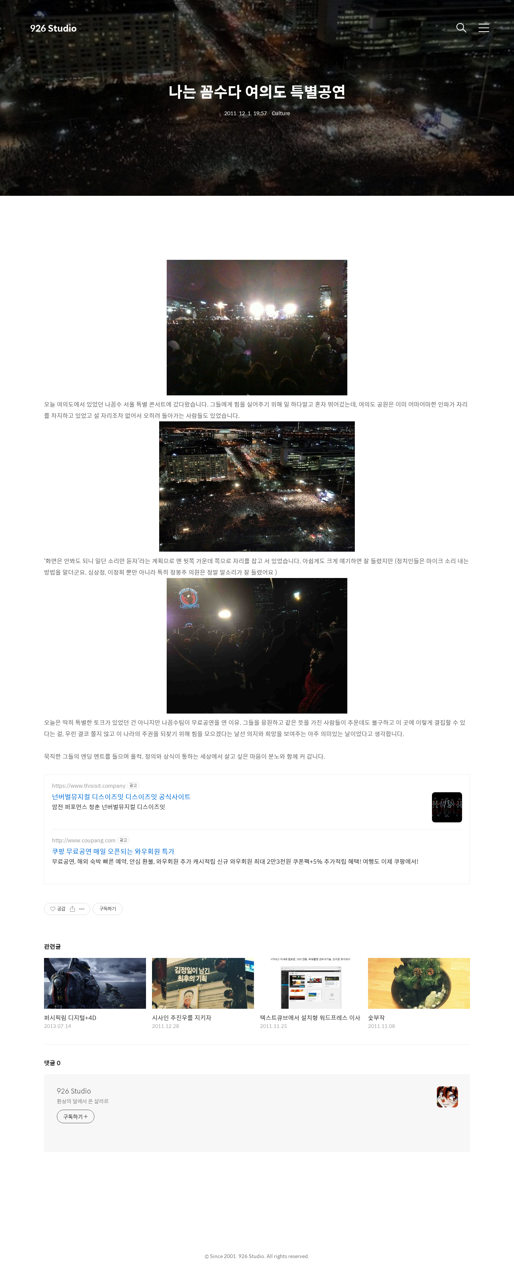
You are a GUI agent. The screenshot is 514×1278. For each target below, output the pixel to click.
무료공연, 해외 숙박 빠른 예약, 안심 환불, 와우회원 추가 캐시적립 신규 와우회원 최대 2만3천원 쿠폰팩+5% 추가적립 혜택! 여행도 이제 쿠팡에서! (235, 861)
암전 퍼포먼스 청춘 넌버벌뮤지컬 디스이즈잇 (108, 806)
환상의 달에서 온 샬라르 (83, 1101)
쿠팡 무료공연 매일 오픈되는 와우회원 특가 (113, 851)
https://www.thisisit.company (88, 785)
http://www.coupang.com (84, 840)
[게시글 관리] (82, 909)
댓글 (52, 1063)
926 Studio (53, 28)
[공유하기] (72, 909)
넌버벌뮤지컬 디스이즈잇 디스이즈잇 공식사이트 (121, 796)
